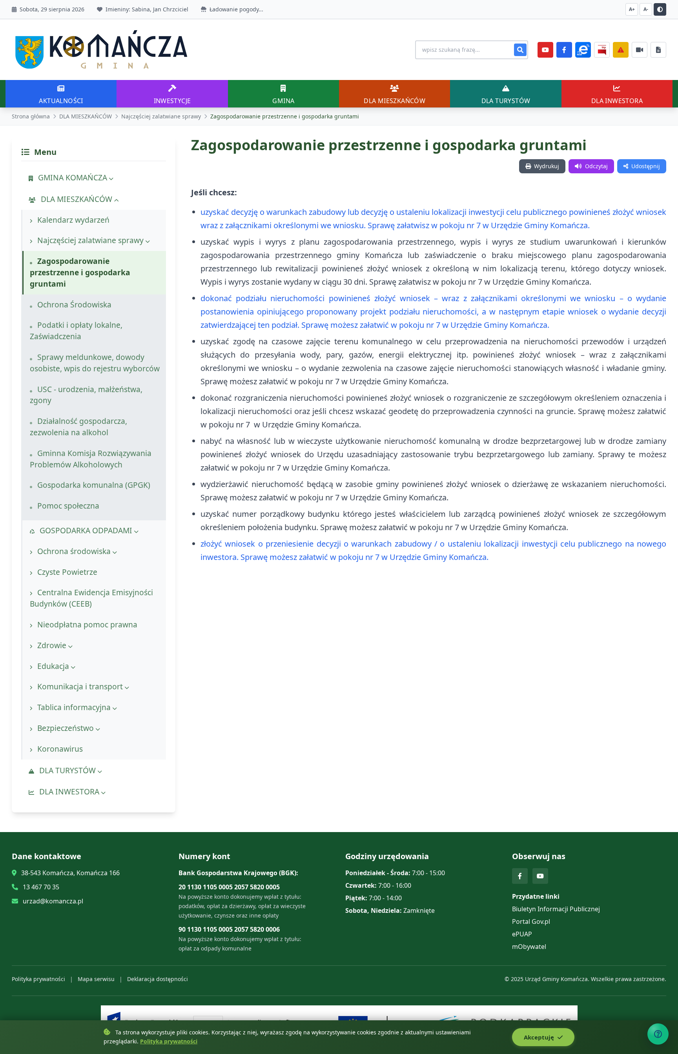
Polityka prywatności (38, 979)
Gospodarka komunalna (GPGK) (92, 485)
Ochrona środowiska (74, 551)
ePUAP (522, 934)
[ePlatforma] (583, 50)
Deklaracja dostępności (157, 979)
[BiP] (602, 50)
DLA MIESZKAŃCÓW (85, 116)
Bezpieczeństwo (65, 728)
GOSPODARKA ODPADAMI (86, 530)
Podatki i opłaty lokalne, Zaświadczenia (76, 331)
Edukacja (53, 666)
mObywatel (529, 946)
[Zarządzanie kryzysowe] (621, 50)
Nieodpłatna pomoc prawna (86, 624)
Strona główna (31, 116)
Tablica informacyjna (74, 707)
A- (645, 9)
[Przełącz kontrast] (660, 9)
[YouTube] (545, 50)
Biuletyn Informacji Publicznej (556, 909)
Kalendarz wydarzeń (72, 219)
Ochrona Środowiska (73, 304)
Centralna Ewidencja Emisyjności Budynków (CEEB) (91, 598)
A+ (632, 9)
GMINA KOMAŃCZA (72, 177)
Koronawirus (59, 748)
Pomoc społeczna (67, 505)
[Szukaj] (520, 50)
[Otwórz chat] (658, 1034)
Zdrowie (51, 645)
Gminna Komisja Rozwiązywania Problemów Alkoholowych (90, 459)
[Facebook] (564, 50)
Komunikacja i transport (80, 686)
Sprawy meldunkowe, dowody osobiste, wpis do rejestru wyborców (95, 363)
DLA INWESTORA (69, 791)
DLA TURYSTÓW (67, 770)
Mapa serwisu (96, 979)
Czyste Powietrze (66, 572)
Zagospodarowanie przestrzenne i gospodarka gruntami (80, 272)
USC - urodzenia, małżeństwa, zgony (86, 395)
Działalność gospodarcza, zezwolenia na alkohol (78, 427)
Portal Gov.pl (531, 921)
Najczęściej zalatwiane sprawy (161, 116)
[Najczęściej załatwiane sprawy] (639, 50)
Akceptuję (540, 1037)
